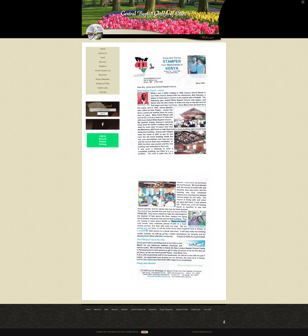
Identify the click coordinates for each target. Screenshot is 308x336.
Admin (144, 332)
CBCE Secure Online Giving (103, 140)
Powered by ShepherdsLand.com (202, 332)
